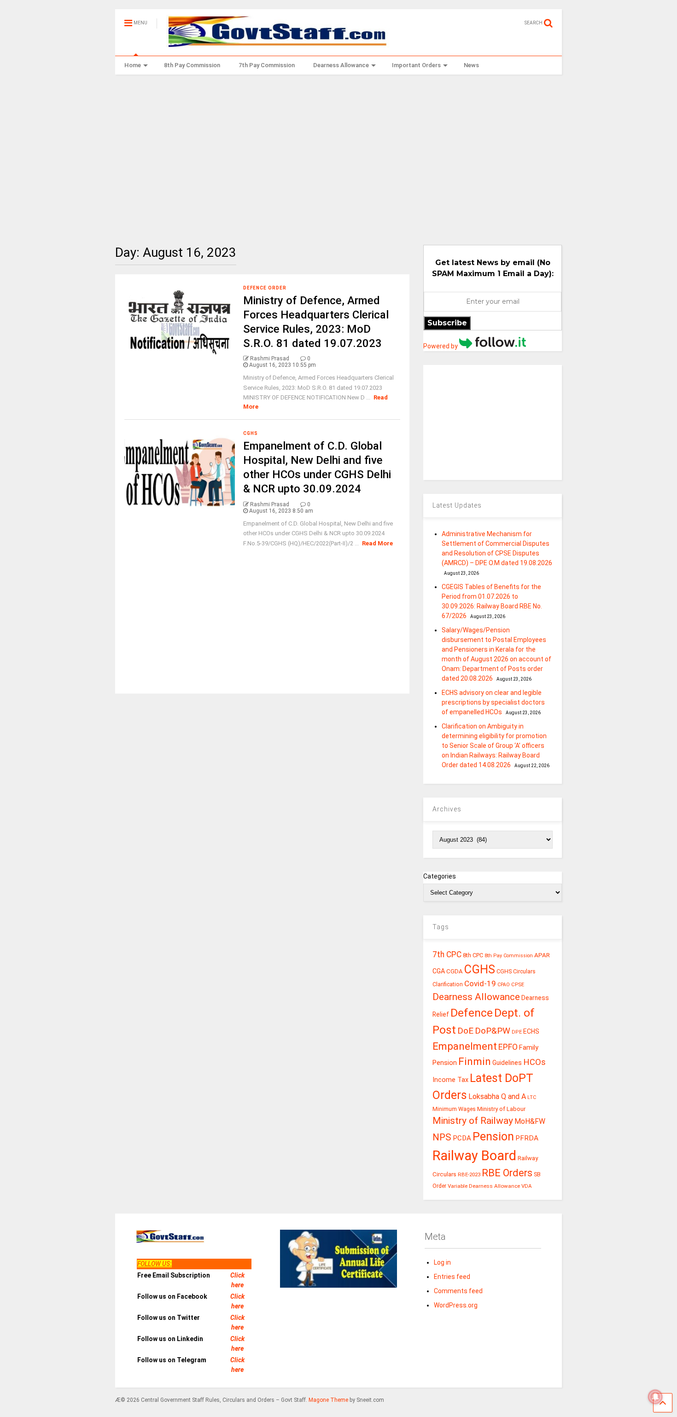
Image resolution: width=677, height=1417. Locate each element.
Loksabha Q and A (497, 1096)
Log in (442, 1262)
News (471, 65)
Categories (439, 876)
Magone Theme (328, 1400)
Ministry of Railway (472, 1120)
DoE (465, 1030)
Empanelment (464, 1046)
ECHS (531, 1031)
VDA (526, 1186)
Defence (471, 1012)
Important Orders (416, 65)
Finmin (474, 1061)
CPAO (503, 985)
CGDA (454, 971)
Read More (377, 543)
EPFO (508, 1047)
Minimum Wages (454, 1109)
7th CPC (446, 954)
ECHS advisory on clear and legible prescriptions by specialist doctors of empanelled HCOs (493, 702)
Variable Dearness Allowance (484, 1186)
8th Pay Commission (192, 65)
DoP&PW (492, 1030)
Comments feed (458, 1291)
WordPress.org (456, 1305)
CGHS (250, 433)
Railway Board (474, 1155)
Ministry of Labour (501, 1108)
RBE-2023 (469, 1174)
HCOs (534, 1062)
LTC (531, 1097)
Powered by (441, 346)
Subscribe (447, 322)
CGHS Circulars (516, 971)
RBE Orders (507, 1173)
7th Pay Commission (267, 65)
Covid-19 (480, 983)
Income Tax (450, 1080)
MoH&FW (529, 1121)
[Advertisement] (338, 152)
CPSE (517, 984)
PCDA (462, 1138)
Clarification (447, 984)
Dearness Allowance (341, 65)
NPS (441, 1137)
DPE (517, 1032)
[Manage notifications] (655, 1396)
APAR (542, 955)
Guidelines (507, 1062)
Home (132, 65)
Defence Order (264, 287)
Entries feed (452, 1276)
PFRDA (526, 1138)
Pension (493, 1136)
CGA (438, 971)
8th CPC (473, 955)
